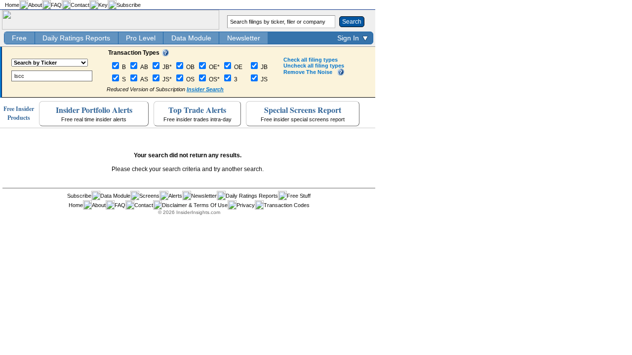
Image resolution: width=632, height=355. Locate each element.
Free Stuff (299, 196)
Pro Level (141, 38)
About (35, 5)
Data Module (191, 38)
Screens (149, 196)
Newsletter (243, 38)
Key (103, 5)
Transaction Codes (287, 205)
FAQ (56, 5)
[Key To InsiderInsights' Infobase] (165, 54)
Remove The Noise (307, 72)
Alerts (175, 196)
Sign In (348, 38)
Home (12, 5)
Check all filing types (310, 60)
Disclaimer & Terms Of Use (195, 205)
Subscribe (129, 5)
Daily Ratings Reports (76, 38)
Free (19, 38)
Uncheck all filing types (313, 66)
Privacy (246, 205)
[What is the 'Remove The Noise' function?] (340, 73)
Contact (80, 5)
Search (351, 21)
